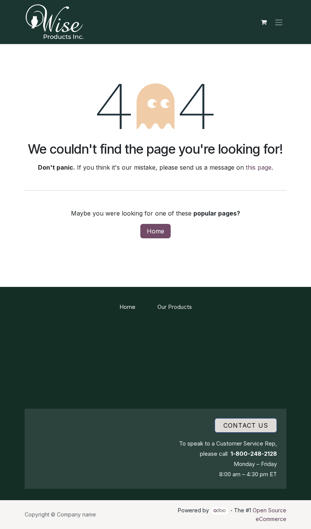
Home (155, 231)
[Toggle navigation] (278, 22)
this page (259, 167)
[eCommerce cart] (263, 22)
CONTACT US (245, 425)
